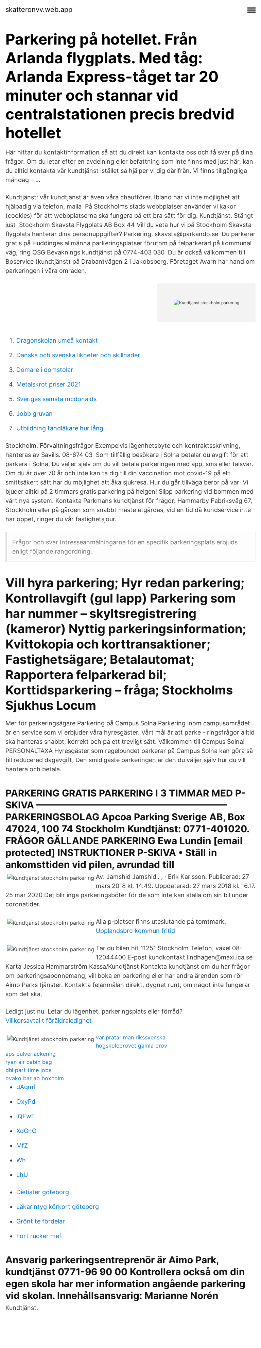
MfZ (22, 1145)
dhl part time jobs (28, 1070)
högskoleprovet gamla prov (131, 1045)
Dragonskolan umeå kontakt (57, 340)
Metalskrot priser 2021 (48, 384)
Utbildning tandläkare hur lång (59, 428)
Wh (21, 1160)
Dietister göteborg (42, 1192)
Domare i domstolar (44, 369)
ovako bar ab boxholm (34, 1078)
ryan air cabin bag (28, 1061)
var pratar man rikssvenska (131, 1037)
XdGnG (26, 1130)
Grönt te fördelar (40, 1221)
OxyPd (25, 1101)
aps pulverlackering (30, 1053)
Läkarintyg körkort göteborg (57, 1206)
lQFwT (25, 1116)
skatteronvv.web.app (38, 9)
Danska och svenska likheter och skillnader (78, 355)
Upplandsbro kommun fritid (135, 930)
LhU (22, 1174)
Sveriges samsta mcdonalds (56, 398)
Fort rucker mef (39, 1235)
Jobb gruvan (34, 413)
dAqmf (26, 1086)
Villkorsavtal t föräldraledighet (48, 1020)
